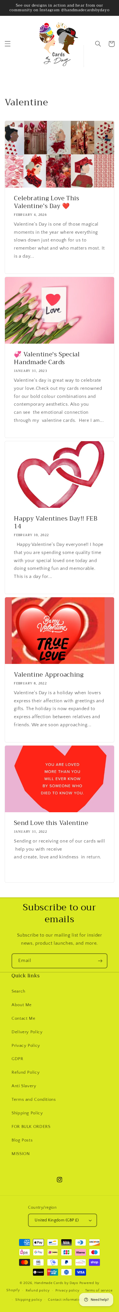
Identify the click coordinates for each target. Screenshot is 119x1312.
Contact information (65, 1300)
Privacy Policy (26, 1045)
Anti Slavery (24, 1086)
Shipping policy (28, 1300)
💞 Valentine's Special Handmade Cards (47, 358)
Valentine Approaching (48, 675)
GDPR (17, 1059)
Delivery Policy (27, 1032)
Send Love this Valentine (51, 823)
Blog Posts (22, 1140)
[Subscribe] (100, 960)
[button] (7, 43)
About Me (22, 1005)
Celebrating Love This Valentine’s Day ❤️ (46, 202)
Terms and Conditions (34, 1099)
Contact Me (23, 1018)
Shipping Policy (27, 1113)
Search (18, 991)
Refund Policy (26, 1072)
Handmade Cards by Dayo (56, 1283)
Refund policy (38, 1290)
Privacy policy (67, 1290)
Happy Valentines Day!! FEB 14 (55, 523)
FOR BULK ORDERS (31, 1126)
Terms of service (99, 1290)
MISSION (21, 1154)
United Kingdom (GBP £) (57, 1220)
